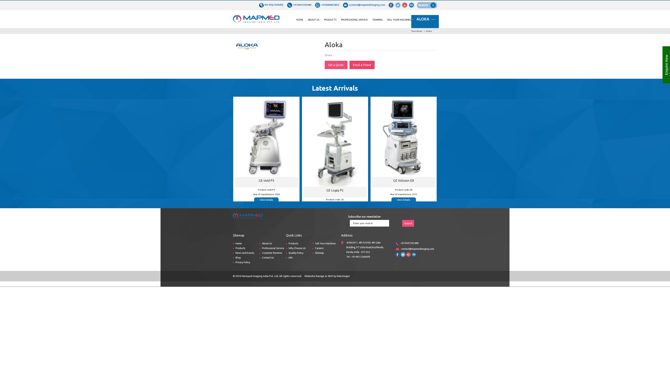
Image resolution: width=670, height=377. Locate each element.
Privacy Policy (243, 262)
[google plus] (405, 3)
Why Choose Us (297, 248)
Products (330, 19)
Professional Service (354, 19)
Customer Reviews (272, 253)
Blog (238, 257)
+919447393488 (302, 4)
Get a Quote (336, 64)
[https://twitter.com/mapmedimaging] (403, 253)
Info (291, 257)
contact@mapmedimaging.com (367, 4)
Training (377, 19)
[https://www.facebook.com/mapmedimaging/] (397, 253)
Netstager (343, 276)
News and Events (245, 253)
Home (299, 19)
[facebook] (391, 3)
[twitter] (398, 3)
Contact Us (268, 257)
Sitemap (319, 253)
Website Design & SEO (318, 276)
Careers (319, 248)
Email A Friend (362, 64)
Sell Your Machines (399, 19)
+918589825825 (330, 4)
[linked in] (411, 3)
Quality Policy (296, 253)
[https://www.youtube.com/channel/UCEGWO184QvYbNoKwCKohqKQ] (408, 253)
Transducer (416, 31)
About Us (313, 19)
